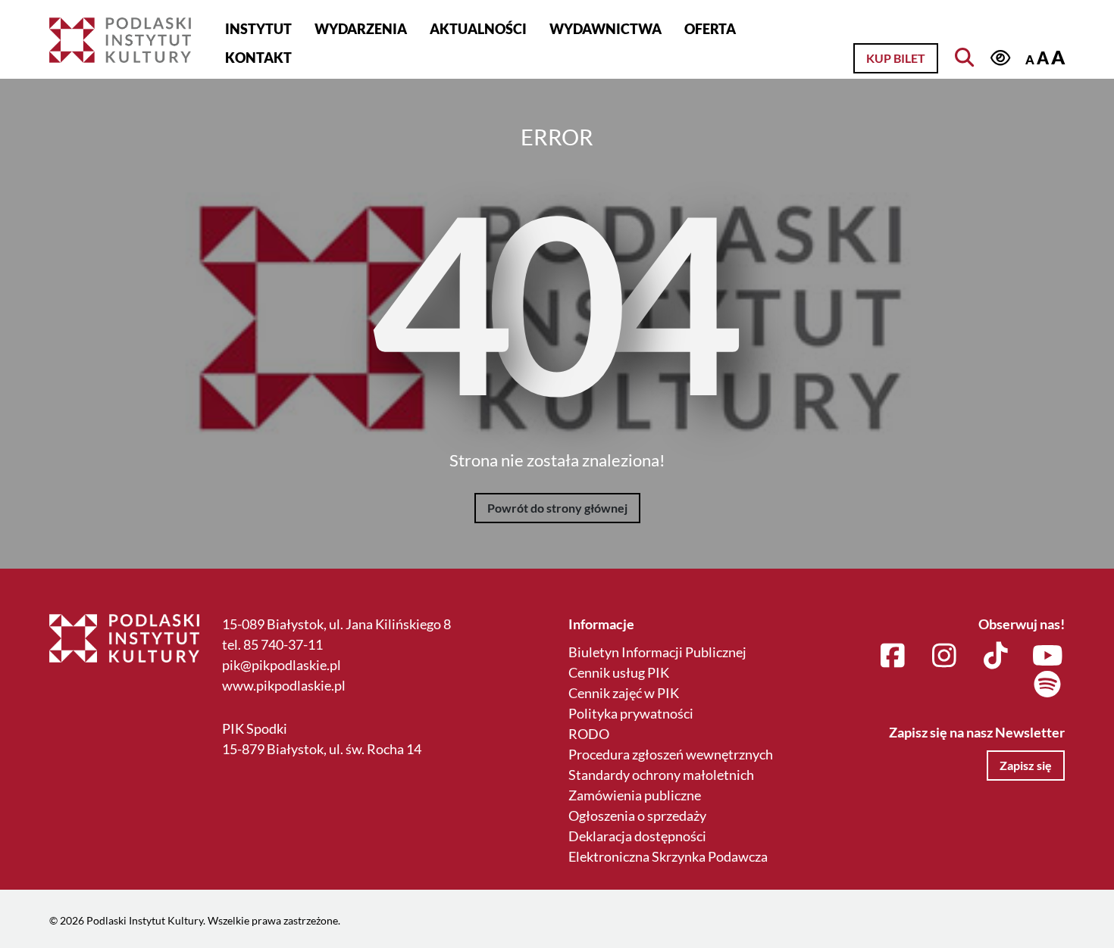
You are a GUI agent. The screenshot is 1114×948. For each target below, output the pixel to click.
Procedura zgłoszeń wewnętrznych (670, 754)
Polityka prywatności (630, 713)
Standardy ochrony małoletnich (661, 774)
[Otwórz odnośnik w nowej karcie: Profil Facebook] (893, 656)
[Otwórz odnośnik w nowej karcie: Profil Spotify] (1048, 685)
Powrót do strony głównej (557, 508)
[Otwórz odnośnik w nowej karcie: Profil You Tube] (1048, 656)
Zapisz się (1026, 765)
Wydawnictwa (605, 28)
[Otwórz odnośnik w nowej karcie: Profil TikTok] (996, 656)
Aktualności (478, 28)
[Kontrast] (1001, 58)
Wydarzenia (360, 28)
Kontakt (258, 57)
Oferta (710, 28)
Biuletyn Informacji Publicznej (657, 652)
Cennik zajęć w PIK (623, 692)
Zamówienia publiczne (634, 795)
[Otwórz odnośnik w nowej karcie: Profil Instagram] (945, 656)
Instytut (258, 28)
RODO (588, 733)
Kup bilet (895, 58)
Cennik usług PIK (618, 672)
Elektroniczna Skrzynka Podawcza (668, 856)
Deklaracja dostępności (637, 836)
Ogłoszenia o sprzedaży (637, 815)
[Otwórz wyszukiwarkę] (964, 57)
